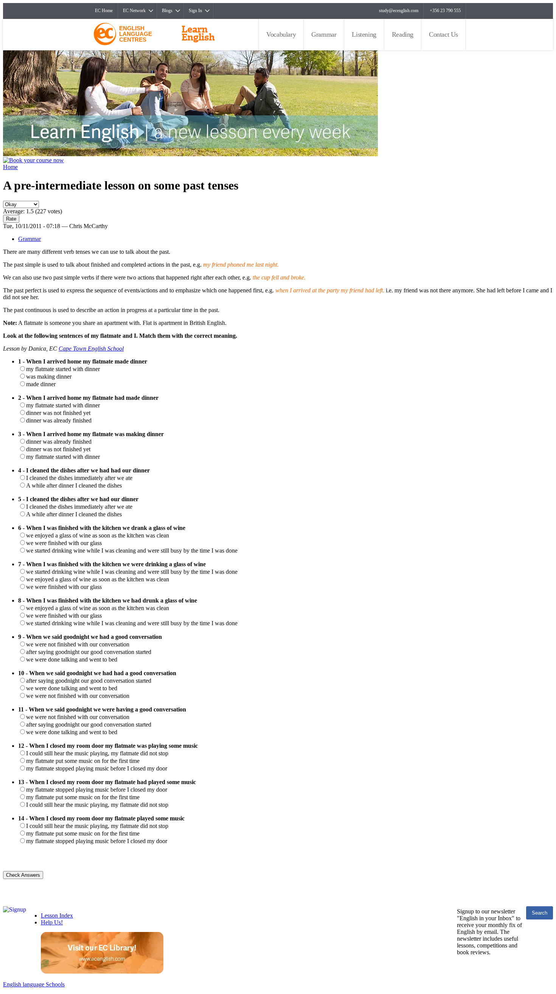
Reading (402, 34)
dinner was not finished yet (58, 413)
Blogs (167, 10)
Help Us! (52, 922)
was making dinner (48, 376)
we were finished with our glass (64, 543)
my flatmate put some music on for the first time (83, 761)
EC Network (134, 10)
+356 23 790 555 (445, 10)
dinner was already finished (59, 420)
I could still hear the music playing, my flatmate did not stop (97, 753)
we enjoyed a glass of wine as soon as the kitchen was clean (97, 535)
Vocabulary (281, 34)
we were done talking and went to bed (71, 659)
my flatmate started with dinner (63, 369)
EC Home (104, 10)
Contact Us (443, 34)
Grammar (323, 34)
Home (10, 167)
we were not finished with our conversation (77, 644)
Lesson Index (57, 915)
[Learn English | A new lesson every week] (190, 154)
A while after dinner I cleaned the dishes (74, 485)
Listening (364, 34)
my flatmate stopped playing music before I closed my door (96, 768)
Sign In (195, 10)
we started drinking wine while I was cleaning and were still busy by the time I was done (132, 550)
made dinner (41, 384)
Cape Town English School (91, 348)
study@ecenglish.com (398, 10)
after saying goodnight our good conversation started (88, 652)
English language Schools (34, 984)
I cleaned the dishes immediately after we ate (79, 478)
